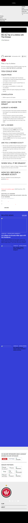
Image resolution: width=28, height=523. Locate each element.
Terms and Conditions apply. (7, 189)
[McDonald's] (18, 471)
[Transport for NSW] (11, 475)
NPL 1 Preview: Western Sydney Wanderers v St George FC (18, 248)
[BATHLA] (4, 459)
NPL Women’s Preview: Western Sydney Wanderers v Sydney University (19, 349)
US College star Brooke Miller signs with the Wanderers (13, 236)
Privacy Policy (12, 200)
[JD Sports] (11, 471)
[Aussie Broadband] (4, 467)
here (7, 179)
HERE (14, 129)
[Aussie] (11, 467)
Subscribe (6, 207)
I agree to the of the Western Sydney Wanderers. (14, 201)
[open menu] (1, 13)
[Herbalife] (18, 459)
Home (2, 33)
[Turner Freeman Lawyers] (11, 459)
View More (24, 215)
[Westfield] (18, 475)
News (7, 33)
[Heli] (4, 471)
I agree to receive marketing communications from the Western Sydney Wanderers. (15, 204)
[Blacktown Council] (18, 467)
